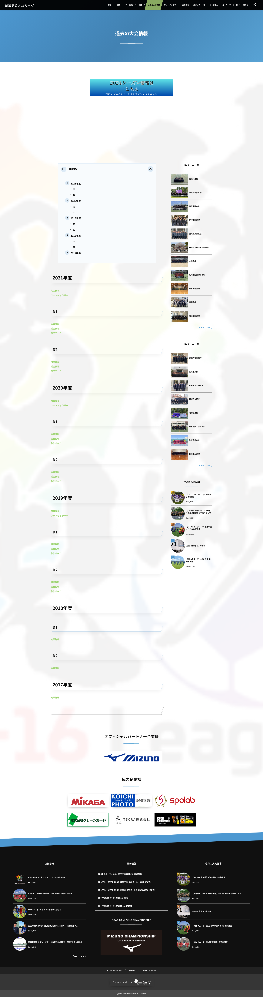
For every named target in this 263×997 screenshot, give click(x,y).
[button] (150, 169)
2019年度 (76, 218)
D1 (73, 189)
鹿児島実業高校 (195, 233)
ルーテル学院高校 (196, 385)
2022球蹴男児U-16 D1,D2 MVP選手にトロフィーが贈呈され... (53, 925)
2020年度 (76, 200)
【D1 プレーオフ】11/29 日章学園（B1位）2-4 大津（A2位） (124, 881)
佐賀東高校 (193, 371)
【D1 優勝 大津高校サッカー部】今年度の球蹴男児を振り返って (199, 511)
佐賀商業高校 (194, 440)
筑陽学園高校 (194, 316)
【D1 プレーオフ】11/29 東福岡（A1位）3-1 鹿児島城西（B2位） (126, 890)
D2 (73, 195)
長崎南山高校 (194, 454)
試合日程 (55, 328)
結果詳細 (55, 323)
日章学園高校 (194, 206)
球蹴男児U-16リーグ (19, 5)
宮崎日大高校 (194, 399)
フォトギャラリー (59, 295)
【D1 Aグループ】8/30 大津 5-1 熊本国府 (198, 560)
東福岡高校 (193, 178)
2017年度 (76, 253)
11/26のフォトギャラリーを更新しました (44, 909)
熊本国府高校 (194, 288)
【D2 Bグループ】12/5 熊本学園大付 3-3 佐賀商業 (199, 527)
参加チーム (56, 333)
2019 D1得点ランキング (195, 545)
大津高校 (192, 261)
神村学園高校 (194, 220)
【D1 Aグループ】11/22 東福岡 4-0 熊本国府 (210, 942)
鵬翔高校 (192, 302)
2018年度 (76, 235)
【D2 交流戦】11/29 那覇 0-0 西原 (112, 898)
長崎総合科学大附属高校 (199, 247)
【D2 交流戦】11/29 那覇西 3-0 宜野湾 (114, 906)
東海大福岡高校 (195, 358)
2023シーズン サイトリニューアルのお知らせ (47, 877)
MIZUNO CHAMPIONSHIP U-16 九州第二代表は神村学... (51, 893)
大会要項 (55, 290)
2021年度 (76, 183)
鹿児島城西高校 (195, 192)
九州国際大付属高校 (197, 274)
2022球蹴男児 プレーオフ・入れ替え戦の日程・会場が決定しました (55, 942)
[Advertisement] (131, 119)
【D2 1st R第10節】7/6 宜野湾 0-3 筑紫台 (198, 495)
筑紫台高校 (193, 412)
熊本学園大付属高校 (197, 426)
